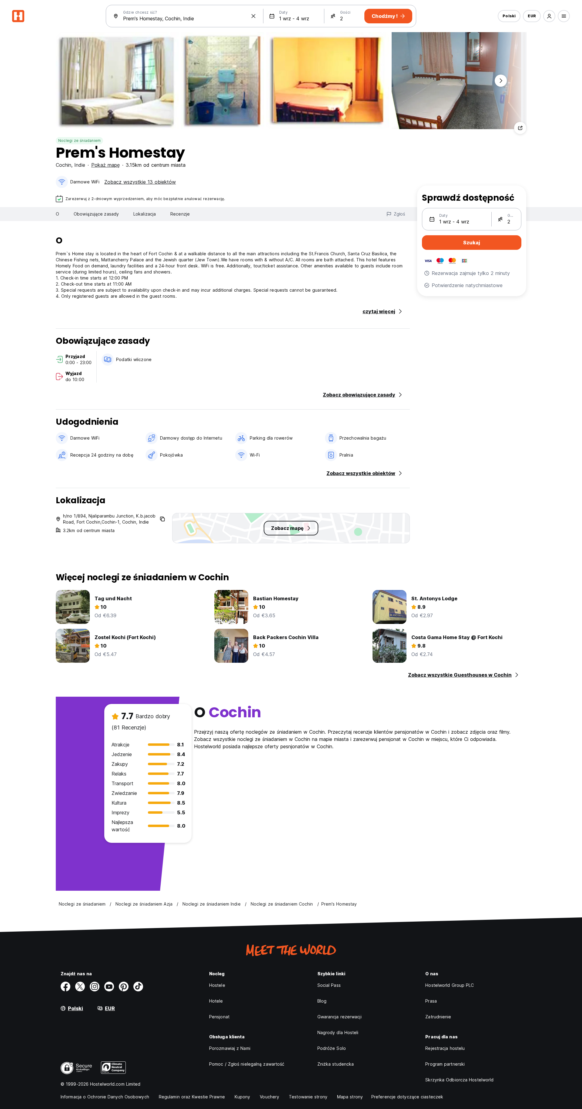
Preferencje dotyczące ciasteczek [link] (407, 1096)
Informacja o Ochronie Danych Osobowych (105, 1096)
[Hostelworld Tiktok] (138, 986)
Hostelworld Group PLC (449, 985)
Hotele (216, 1000)
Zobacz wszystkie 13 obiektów (140, 182)
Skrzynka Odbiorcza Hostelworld (459, 1079)
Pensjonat (219, 1016)
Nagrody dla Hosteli (338, 1032)
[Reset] (253, 16)
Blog (321, 1000)
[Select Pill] (549, 16)
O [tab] (57, 213)
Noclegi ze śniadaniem (79, 140)
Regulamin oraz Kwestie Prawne (192, 1096)
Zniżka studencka (335, 1064)
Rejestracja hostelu (445, 1048)
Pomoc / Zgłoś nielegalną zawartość (246, 1064)
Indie (79, 165)
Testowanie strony (308, 1096)
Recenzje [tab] (180, 213)
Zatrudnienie (438, 1016)
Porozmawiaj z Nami (229, 1048)
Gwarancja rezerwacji (339, 1016)
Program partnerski (445, 1064)
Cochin (63, 165)
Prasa (431, 1000)
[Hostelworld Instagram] (94, 986)
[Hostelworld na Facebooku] (65, 986)
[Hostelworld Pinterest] (124, 986)
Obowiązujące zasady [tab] (96, 213)
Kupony (242, 1096)
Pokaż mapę (105, 165)
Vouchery (269, 1096)
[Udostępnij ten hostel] (520, 128)
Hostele (217, 985)
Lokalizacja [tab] (144, 213)
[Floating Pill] (501, 81)
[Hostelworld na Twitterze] (80, 986)
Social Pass (329, 985)
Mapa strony (350, 1096)
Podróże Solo (331, 1048)
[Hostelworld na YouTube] (109, 986)
